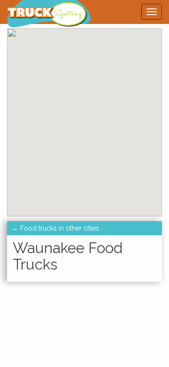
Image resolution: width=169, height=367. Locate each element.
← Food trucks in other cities (55, 228)
